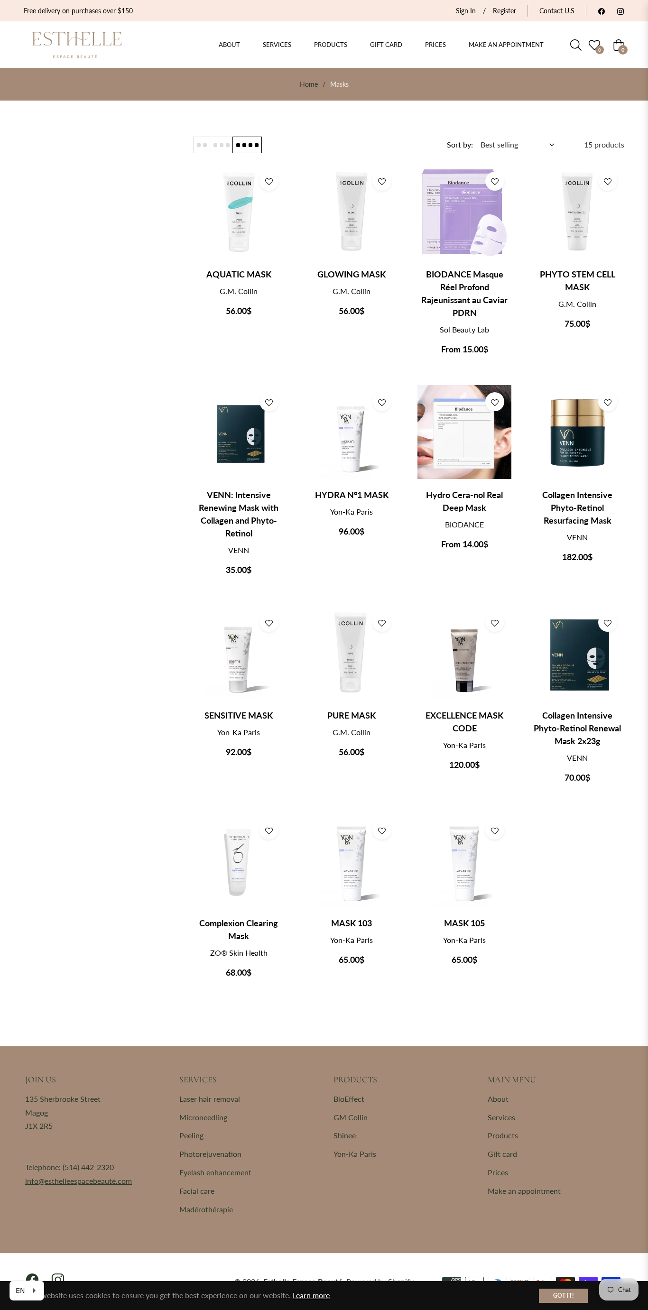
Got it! (563, 1295)
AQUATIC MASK (238, 274)
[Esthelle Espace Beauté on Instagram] (620, 11)
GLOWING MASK (351, 274)
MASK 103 (351, 923)
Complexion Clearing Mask (238, 929)
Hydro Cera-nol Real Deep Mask (464, 501)
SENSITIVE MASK (238, 715)
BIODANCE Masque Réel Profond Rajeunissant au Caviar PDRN (464, 293)
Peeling (191, 1135)
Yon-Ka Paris (354, 1153)
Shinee (344, 1135)
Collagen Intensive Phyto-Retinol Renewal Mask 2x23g (577, 728)
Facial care (196, 1190)
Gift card (502, 1153)
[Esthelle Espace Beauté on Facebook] (601, 11)
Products (503, 1135)
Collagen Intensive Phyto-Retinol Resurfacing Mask (577, 507)
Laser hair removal (209, 1098)
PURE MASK (351, 715)
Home (309, 84)
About (498, 1098)
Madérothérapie (206, 1209)
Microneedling (203, 1117)
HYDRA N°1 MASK (352, 494)
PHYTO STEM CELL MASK (577, 280)
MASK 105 (464, 923)
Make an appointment (524, 1190)
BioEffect (348, 1098)
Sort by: (460, 144)
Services (501, 1117)
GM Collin (350, 1117)
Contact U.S (556, 11)
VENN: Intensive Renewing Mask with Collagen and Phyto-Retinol (238, 513)
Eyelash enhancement (215, 1172)
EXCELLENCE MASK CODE (464, 721)
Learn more (311, 1295)
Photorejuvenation (210, 1153)
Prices (498, 1172)
